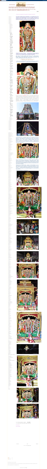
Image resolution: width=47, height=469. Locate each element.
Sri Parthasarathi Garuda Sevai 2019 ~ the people (11, 61)
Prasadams (9, 362)
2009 (9, 129)
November (11, 25)
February (11, 118)
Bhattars (9, 293)
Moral (9, 310)
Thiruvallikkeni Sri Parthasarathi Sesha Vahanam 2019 (11, 71)
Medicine (9, 240)
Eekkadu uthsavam (10, 276)
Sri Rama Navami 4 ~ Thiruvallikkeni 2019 (11, 107)
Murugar (9, 311)
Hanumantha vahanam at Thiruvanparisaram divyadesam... (11, 95)
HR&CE (9, 353)
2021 (9, 21)
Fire (8, 330)
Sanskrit (9, 201)
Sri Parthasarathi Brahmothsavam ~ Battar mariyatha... (11, 37)
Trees (8, 258)
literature (9, 179)
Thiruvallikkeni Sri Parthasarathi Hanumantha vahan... (11, 50)
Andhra (9, 223)
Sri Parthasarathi (10, 141)
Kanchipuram (9, 241)
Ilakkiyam (9, 165)
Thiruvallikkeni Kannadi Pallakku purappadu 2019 (11, 44)
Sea (8, 222)
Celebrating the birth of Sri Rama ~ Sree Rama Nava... (11, 98)
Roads (9, 314)
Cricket (9, 261)
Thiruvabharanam (10, 338)
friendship (9, 383)
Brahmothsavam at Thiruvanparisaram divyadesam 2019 (11, 101)
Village (9, 300)
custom (9, 382)
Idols (8, 219)
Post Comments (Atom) (28, 445)
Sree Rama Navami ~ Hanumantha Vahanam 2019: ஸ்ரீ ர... (11, 92)
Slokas (9, 235)
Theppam (9, 185)
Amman (9, 292)
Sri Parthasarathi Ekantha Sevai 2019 (11, 64)
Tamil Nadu (9, 337)
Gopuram (9, 182)
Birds (8, 204)
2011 (9, 127)
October (10, 26)
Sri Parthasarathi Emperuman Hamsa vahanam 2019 (11, 59)
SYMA (9, 298)
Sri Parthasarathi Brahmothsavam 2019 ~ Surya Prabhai (11, 56)
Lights (9, 217)
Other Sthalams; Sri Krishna (11, 360)
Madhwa (9, 254)
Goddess (9, 351)
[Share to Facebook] (29, 422)
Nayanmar (9, 359)
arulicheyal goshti (10, 167)
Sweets (9, 316)
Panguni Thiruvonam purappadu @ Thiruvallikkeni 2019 (11, 115)
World (9, 181)
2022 (9, 20)
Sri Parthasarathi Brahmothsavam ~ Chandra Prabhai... (11, 53)
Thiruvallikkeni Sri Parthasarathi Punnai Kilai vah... (11, 74)
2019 (9, 23)
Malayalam (9, 277)
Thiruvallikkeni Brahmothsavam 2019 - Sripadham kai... (11, 86)
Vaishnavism (9, 197)
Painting (9, 255)
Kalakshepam (9, 160)
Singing (9, 256)
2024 (9, 18)
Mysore (9, 296)
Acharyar (9, 142)
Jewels (9, 220)
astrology (9, 380)
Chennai (9, 274)
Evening (9, 350)
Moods (9, 332)
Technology (9, 242)
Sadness (9, 335)
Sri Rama (9, 166)
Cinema (9, 180)
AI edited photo (9, 281)
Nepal (8, 312)
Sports (9, 291)
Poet (8, 334)
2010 (9, 128)
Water (8, 236)
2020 (9, 22)
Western (9, 378)
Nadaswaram (9, 238)
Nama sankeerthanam (10, 357)
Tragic (9, 221)
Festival (9, 143)
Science (9, 187)
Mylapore (9, 198)
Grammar (9, 352)
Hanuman (9, 183)
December (11, 24)
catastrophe (9, 381)
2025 (9, 17)
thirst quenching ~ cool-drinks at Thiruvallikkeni (11, 42)
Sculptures (9, 299)
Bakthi (9, 243)
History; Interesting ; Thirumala (11, 354)
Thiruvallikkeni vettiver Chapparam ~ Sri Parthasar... (11, 40)
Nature (9, 358)
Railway (9, 313)
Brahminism (9, 257)
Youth (9, 379)
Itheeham (9, 146)
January (10, 119)
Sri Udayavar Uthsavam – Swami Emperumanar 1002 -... (11, 34)
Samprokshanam (10, 365)
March (10, 117)
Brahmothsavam (9, 224)
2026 (9, 16)
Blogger (26, 467)
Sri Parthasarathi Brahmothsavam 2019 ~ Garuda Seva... (11, 66)
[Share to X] (28, 422)
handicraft (9, 384)
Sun (8, 216)
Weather (9, 237)
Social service (9, 336)
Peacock (9, 297)
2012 (9, 126)
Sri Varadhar (9, 186)
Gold (8, 294)
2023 (9, 19)
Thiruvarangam (9, 376)
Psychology (9, 363)
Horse (8, 202)
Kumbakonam (9, 295)
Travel (9, 178)
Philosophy (9, 333)
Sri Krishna (9, 162)
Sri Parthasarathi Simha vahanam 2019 (11, 69)
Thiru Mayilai (9, 203)
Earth (8, 349)
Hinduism (9, 159)
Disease (9, 161)
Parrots (9, 278)
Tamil (8, 164)
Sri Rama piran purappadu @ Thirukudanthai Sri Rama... (11, 110)
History (9, 148)
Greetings (9, 331)
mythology (9, 280)
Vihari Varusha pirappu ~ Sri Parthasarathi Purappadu (11, 89)
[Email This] (27, 422)
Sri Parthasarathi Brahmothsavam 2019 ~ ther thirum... (11, 48)
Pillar (8, 361)
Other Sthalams (9, 199)
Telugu (9, 279)
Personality (9, 184)
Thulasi (9, 377)
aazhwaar (9, 140)
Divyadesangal (9, 144)
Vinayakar (9, 259)
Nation (9, 239)
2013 (9, 125)
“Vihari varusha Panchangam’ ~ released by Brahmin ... (11, 112)
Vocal (8, 319)
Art (8, 260)
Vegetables (9, 318)
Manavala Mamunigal (10, 205)
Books (9, 273)
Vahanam (9, 145)
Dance (9, 262)
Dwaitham (9, 275)
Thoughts (9, 147)
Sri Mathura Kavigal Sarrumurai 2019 (11, 77)
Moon (8, 200)
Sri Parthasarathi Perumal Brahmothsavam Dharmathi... (11, 80)
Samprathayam (9, 364)
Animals (9, 218)
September (11, 27)
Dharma (9, 348)
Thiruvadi (9, 317)
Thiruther (9, 163)
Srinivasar (9, 315)
